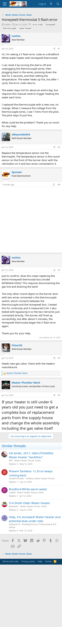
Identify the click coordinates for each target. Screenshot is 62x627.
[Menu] (5, 4)
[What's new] (51, 4)
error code (38, 24)
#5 (59, 395)
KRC (11, 460)
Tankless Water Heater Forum (40, 478)
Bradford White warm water (28, 489)
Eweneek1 (14, 506)
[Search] (58, 4)
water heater (25, 28)
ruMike (12, 492)
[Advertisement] (31, 219)
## (59, 184)
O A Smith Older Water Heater (29, 503)
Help (40, 561)
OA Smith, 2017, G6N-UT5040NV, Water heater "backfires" (31, 455)
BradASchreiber (16, 478)
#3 (59, 270)
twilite (7, 24)
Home (48, 561)
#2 (59, 147)
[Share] (54, 49)
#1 (59, 48)
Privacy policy (28, 561)
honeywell (50, 24)
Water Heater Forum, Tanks (27, 460)
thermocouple (9, 28)
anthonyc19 (14, 524)
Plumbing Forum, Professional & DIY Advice (32, 526)
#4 (59, 358)
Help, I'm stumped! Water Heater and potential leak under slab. (34, 519)
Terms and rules (10, 561)
